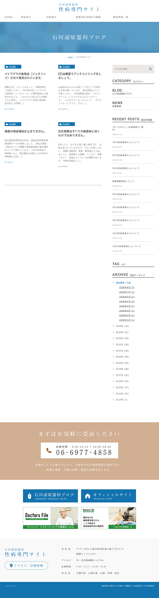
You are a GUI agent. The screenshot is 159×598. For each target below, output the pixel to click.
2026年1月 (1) (127, 320)
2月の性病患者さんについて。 (126, 220)
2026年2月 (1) (127, 315)
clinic (12, 67)
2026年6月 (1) (127, 296)
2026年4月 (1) (127, 306)
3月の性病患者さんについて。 (126, 207)
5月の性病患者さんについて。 (126, 168)
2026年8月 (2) (127, 287)
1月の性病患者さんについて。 (126, 233)
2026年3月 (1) (127, 310)
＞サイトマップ (10, 586)
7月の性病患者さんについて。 (126, 142)
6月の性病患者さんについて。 (126, 155)
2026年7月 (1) (127, 292)
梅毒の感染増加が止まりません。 (26, 131)
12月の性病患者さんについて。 (127, 246)
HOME (70, 57)
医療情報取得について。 (124, 181)
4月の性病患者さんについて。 (126, 194)
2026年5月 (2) (127, 301)
